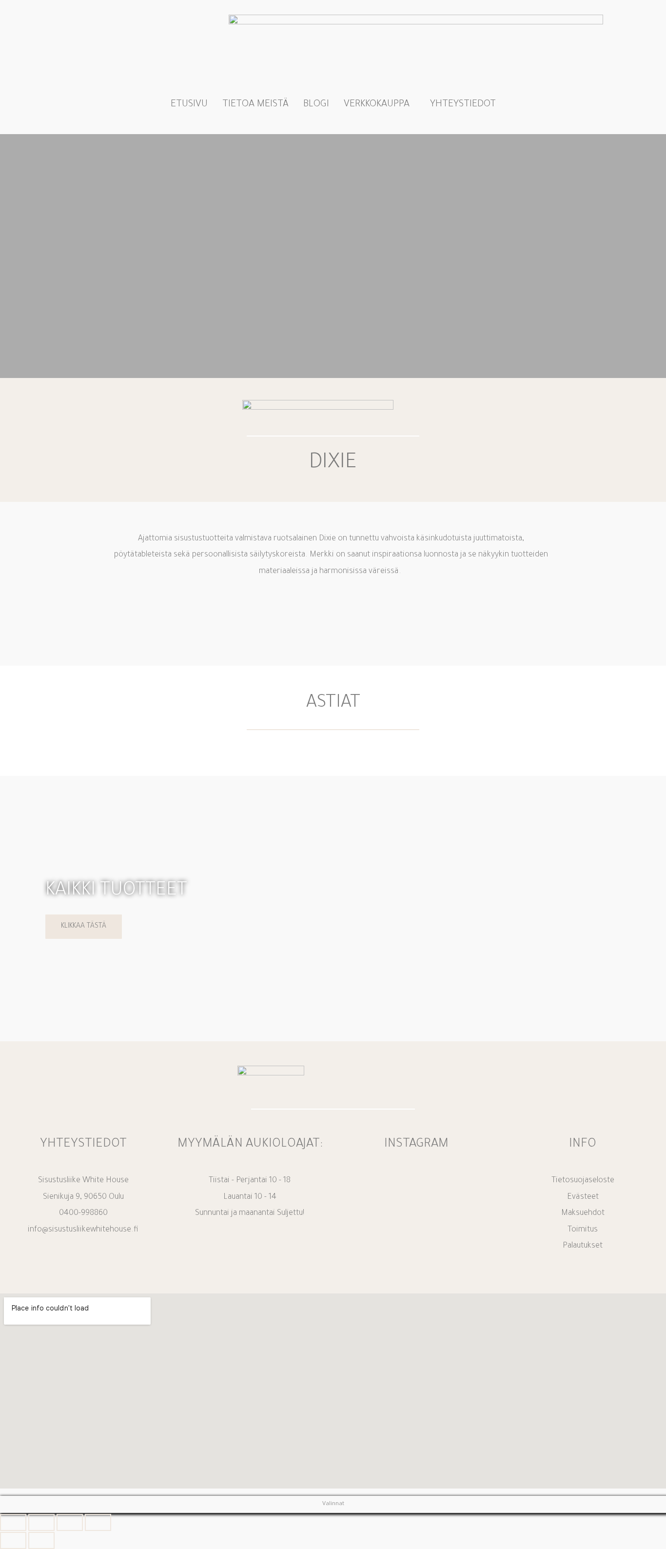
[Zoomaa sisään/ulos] (13, 1522)
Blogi (316, 104)
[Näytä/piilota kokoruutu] (41, 1522)
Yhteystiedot (463, 104)
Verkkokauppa (377, 104)
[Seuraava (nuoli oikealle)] (41, 1540)
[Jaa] (70, 1522)
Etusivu (189, 104)
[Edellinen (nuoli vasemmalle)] (13, 1540)
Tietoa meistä (255, 104)
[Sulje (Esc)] (98, 1522)
